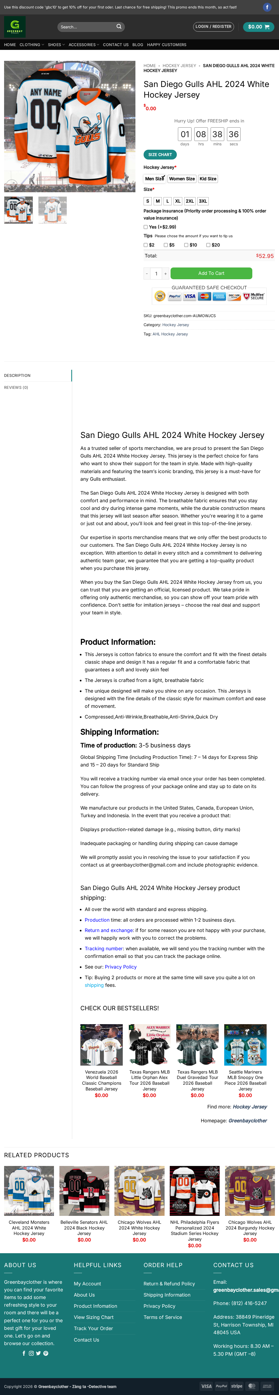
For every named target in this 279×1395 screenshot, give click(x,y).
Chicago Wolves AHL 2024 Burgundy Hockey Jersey (250, 1227)
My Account (87, 1283)
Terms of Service (163, 1317)
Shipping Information (167, 1295)
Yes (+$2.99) (162, 227)
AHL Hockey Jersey (170, 334)
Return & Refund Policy (169, 1283)
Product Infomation (95, 1306)
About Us (84, 1295)
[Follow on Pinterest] (45, 1354)
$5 (172, 245)
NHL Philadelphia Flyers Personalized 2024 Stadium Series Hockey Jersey (194, 1230)
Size (149, 189)
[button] (213, 27)
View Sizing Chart (94, 1317)
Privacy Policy (159, 1306)
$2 (151, 245)
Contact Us (116, 44)
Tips (148, 235)
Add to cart (211, 273)
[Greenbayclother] (26, 26)
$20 (216, 245)
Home (10, 44)
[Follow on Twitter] (38, 1354)
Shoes (54, 44)
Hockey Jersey (179, 65)
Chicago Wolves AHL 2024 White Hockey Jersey (139, 1227)
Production (97, 920)
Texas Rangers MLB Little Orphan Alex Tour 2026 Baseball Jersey (149, 1080)
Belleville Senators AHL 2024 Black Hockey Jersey (84, 1227)
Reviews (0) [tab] (16, 387)
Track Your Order (93, 1328)
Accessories (82, 44)
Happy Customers (166, 44)
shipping (94, 985)
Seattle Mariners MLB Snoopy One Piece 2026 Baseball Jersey (245, 1080)
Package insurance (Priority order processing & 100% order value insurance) (205, 214)
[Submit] (119, 27)
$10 (193, 245)
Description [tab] (17, 375)
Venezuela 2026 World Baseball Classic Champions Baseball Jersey (101, 1080)
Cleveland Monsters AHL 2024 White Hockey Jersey (29, 1227)
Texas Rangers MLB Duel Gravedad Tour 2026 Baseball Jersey (197, 1080)
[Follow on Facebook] (267, 7)
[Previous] (14, 126)
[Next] (126, 126)
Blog (137, 44)
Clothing (30, 44)
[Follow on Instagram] (31, 1354)
